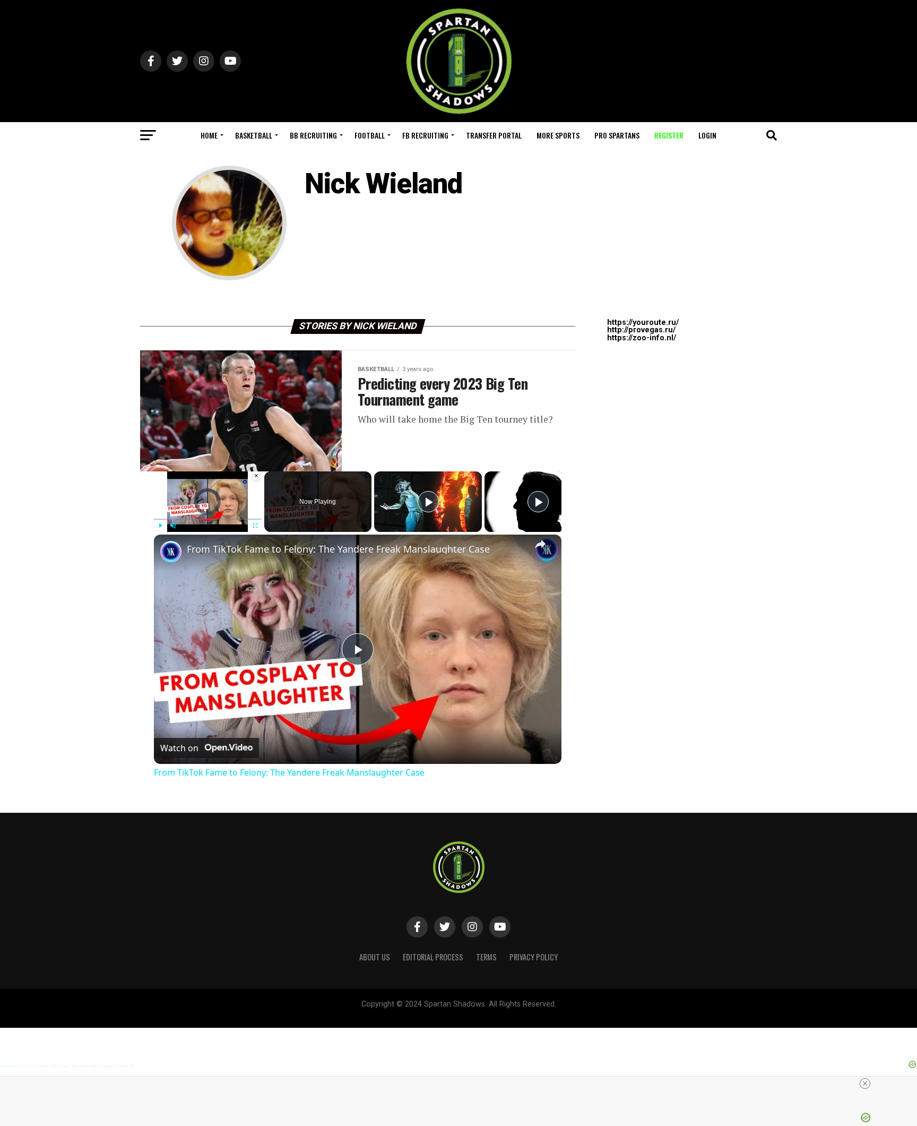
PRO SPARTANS (616, 135)
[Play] (160, 525)
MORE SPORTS (558, 135)
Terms (486, 956)
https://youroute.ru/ (643, 322)
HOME (209, 135)
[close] (865, 1083)
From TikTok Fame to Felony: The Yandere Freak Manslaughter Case (338, 549)
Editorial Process (433, 956)
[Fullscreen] (255, 525)
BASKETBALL (253, 135)
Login (707, 135)
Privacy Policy (533, 956)
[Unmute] (173, 525)
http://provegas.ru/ (641, 329)
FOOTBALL (369, 135)
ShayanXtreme (484, 1013)
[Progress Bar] (208, 518)
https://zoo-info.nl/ (641, 337)
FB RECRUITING (425, 135)
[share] (540, 544)
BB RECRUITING (313, 135)
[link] (170, 551)
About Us (374, 956)
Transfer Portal (494, 135)
